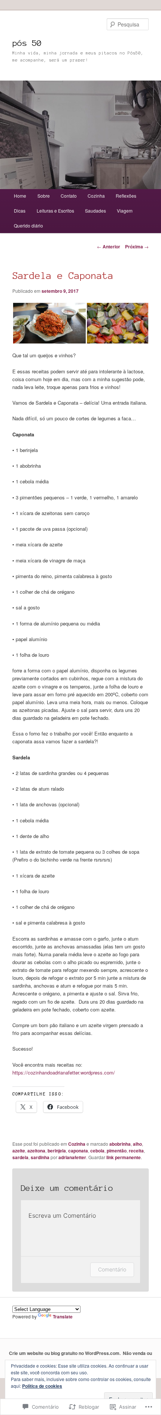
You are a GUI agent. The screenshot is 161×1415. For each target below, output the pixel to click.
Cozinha (96, 195)
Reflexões (126, 195)
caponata (78, 1150)
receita (136, 1150)
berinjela (57, 1150)
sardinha (40, 1157)
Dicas (19, 210)
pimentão (117, 1150)
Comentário (112, 1269)
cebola (97, 1150)
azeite (18, 1150)
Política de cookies (42, 1386)
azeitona (36, 1150)
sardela (20, 1157)
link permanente (123, 1157)
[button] (49, 323)
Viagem (125, 210)
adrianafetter (72, 1157)
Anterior (108, 246)
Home (20, 195)
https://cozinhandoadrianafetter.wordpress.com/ (63, 1072)
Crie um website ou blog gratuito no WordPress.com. (65, 1353)
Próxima (137, 246)
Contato (69, 195)
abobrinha (120, 1144)
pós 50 (27, 42)
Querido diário (28, 225)
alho (137, 1144)
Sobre (43, 195)
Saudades (95, 210)
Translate (63, 1316)
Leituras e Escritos (55, 210)
